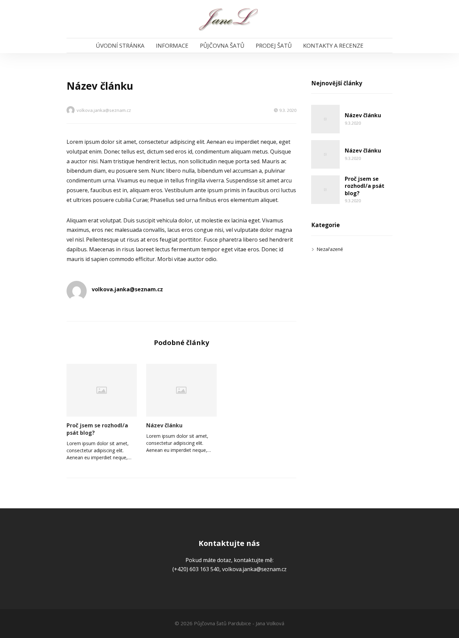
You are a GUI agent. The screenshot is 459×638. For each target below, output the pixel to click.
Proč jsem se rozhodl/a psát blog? (97, 429)
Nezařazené (330, 249)
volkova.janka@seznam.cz (104, 110)
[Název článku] (181, 390)
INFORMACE (172, 45)
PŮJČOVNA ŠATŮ (222, 45)
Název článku (164, 425)
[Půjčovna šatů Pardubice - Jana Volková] (229, 19)
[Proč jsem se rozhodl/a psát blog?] (102, 390)
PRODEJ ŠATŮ (274, 45)
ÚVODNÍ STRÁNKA (120, 45)
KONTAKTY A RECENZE (333, 45)
